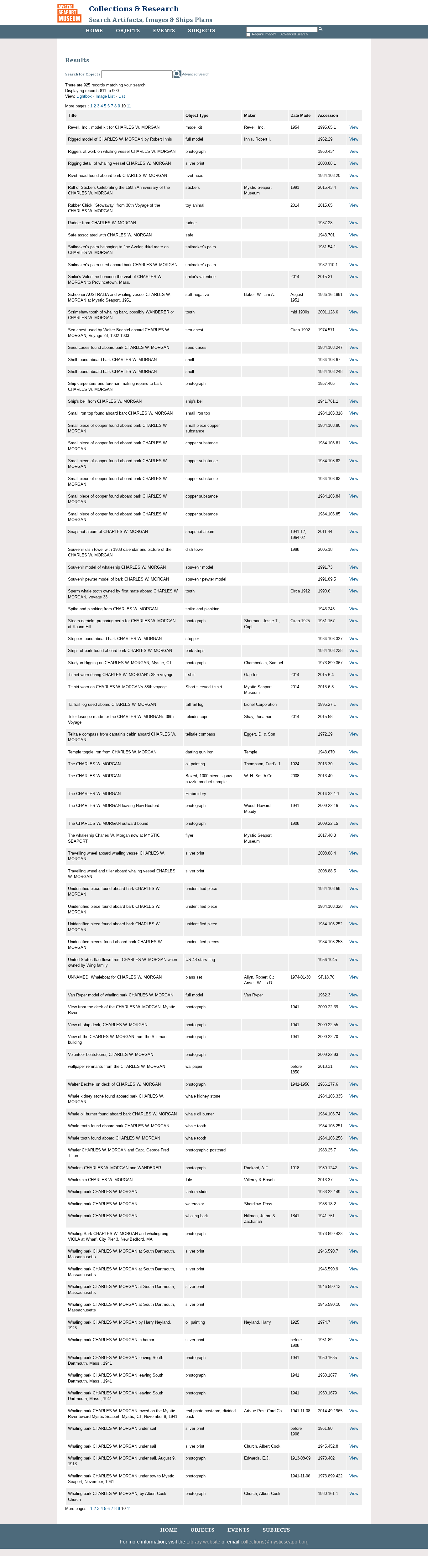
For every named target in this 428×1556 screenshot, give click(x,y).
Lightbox (84, 96)
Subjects (201, 30)
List (121, 96)
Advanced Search (294, 34)
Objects (128, 30)
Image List (105, 96)
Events (164, 30)
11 (129, 106)
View (353, 127)
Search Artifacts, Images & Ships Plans (150, 20)
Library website (203, 1541)
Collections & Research (134, 9)
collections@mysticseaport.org (275, 1541)
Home (94, 30)
